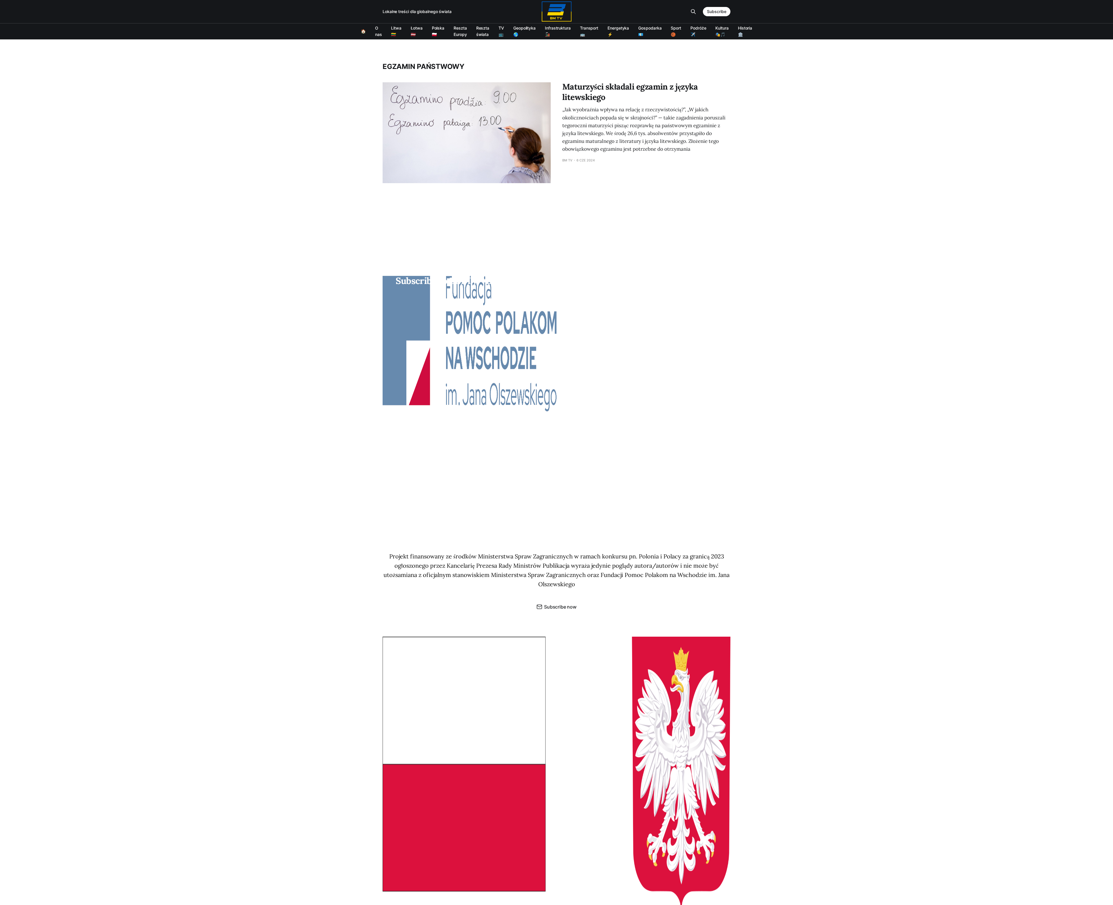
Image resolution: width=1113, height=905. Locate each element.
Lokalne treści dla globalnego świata (417, 11)
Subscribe (716, 11)
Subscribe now (560, 607)
